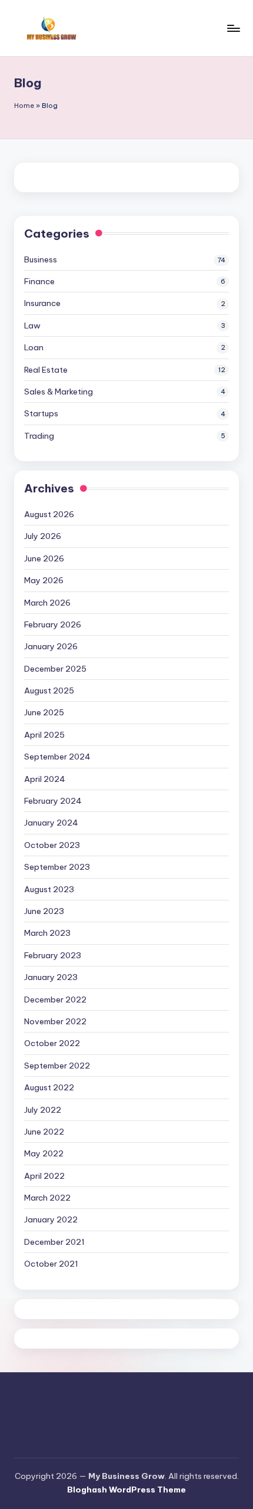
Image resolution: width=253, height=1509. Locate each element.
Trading (39, 435)
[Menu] (233, 28)
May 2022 (44, 1153)
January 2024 (51, 822)
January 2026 (51, 646)
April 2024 (44, 779)
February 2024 (53, 800)
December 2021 (54, 1242)
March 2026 (47, 602)
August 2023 (49, 889)
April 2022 (44, 1176)
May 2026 (44, 580)
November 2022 (55, 1021)
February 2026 (52, 624)
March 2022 (47, 1197)
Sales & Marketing (58, 391)
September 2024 (57, 756)
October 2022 (52, 1043)
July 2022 (42, 1109)
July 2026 (42, 536)
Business (40, 259)
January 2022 (51, 1219)
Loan (34, 347)
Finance (39, 281)
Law (32, 325)
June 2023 (44, 911)
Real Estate (46, 369)
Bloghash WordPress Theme (126, 1489)
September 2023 (57, 867)
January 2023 (51, 977)
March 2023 (47, 933)
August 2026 (49, 514)
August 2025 (49, 690)
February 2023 (52, 955)
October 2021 (51, 1263)
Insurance (42, 303)
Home (24, 105)
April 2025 (44, 734)
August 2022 (49, 1087)
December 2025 (55, 668)
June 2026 (44, 558)
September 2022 (57, 1065)
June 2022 (44, 1131)
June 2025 (44, 712)
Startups (41, 413)
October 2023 (52, 845)
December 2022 (55, 999)
